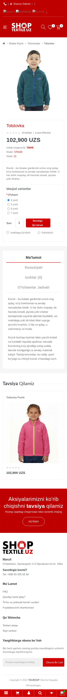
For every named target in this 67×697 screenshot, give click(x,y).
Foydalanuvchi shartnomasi (18, 607)
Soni (8, 223)
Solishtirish (47, 232)
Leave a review (43, 133)
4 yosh (14, 200)
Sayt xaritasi (9, 630)
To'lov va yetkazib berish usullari (21, 602)
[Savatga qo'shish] (59, 472)
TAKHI (30, 147)
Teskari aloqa (10, 625)
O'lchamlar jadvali (33, 287)
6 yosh (14, 208)
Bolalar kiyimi (16, 43)
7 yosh (14, 213)
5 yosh (14, 204)
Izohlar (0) (33, 277)
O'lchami (13, 194)
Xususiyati (34, 267)
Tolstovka (49, 43)
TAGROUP (33, 680)
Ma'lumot (33, 257)
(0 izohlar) (27, 133)
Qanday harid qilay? (14, 596)
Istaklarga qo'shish (20, 232)
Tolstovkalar (34, 43)
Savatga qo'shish (37, 223)
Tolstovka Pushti (15, 397)
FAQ (5, 591)
